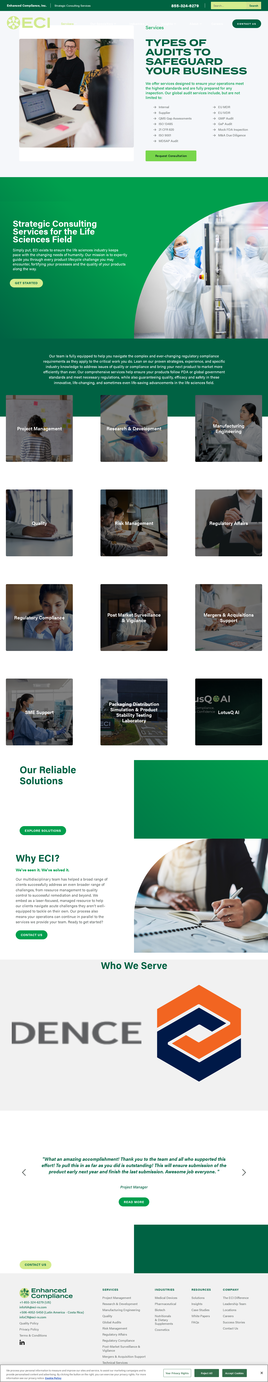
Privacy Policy (29, 1329)
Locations (229, 1310)
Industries (136, 23)
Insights (167, 23)
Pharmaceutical (165, 1304)
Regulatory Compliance (118, 1340)
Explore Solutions (43, 830)
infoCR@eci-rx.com (32, 1317)
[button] (69, 24)
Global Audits (111, 1322)
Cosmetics (162, 1329)
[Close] (261, 1372)
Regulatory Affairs (114, 1334)
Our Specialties (101, 23)
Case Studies (200, 1310)
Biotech (160, 1310)
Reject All (206, 1373)
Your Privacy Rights (177, 1373)
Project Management (116, 1298)
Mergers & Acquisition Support (124, 1356)
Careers (217, 23)
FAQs (195, 1322)
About (194, 23)
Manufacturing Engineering (121, 1310)
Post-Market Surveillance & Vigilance (121, 1348)
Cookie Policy (53, 1378)
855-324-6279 (185, 5)
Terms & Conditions (33, 1335)
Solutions (198, 1298)
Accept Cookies (234, 1373)
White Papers (200, 1316)
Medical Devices (166, 1298)
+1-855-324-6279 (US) (35, 1302)
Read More (134, 1202)
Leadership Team (234, 1304)
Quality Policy (28, 1323)
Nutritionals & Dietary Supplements (164, 1319)
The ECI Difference (236, 1298)
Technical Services (115, 1362)
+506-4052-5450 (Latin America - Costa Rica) (51, 1312)
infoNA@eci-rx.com (33, 1307)
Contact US (31, 935)
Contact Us (246, 23)
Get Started (26, 283)
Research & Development (120, 1304)
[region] (134, 1373)
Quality (107, 1316)
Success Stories (234, 1322)
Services (67, 23)
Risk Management (114, 1328)
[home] (28, 22)
